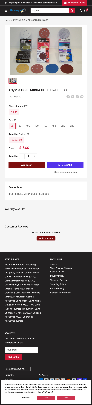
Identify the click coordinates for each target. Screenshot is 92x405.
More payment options (65, 172)
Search (53, 264)
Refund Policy (57, 288)
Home (7, 20)
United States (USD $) (15, 369)
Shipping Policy (58, 284)
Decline (46, 398)
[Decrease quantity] (21, 156)
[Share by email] (81, 96)
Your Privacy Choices (61, 268)
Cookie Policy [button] (78, 389)
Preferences (26, 398)
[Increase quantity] (34, 156)
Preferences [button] (48, 392)
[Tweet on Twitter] (77, 96)
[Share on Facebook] (68, 96)
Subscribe (13, 357)
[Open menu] (6, 11)
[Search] (72, 10)
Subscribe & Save (76, 2)
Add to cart (26, 165)
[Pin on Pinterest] (72, 96)
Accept (65, 398)
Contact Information (60, 292)
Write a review (46, 238)
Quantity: (13, 156)
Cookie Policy (57, 271)
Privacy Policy (57, 276)
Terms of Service (58, 280)
